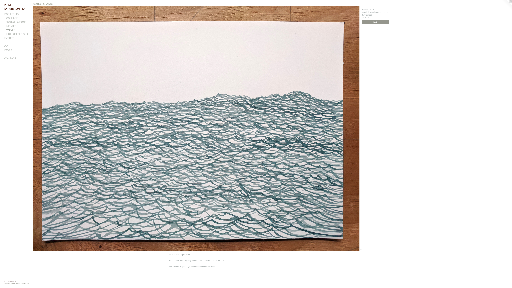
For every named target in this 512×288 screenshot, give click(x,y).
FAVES (8, 50)
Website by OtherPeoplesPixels (16, 284)
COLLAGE (12, 18)
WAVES (10, 30)
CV (6, 46)
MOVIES (11, 26)
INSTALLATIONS (16, 22)
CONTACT (10, 58)
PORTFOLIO (11, 14)
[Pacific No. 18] (196, 128)
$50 (375, 22)
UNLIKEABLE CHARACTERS (18, 34)
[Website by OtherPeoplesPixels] (506, 5)
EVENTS (9, 38)
